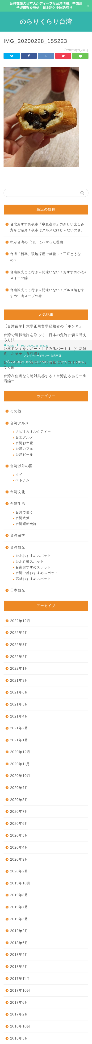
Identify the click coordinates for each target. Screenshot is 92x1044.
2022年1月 (19, 668)
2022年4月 (19, 633)
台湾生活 (17, 504)
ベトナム (23, 480)
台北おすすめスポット (33, 555)
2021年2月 (19, 728)
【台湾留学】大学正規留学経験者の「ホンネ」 (43, 326)
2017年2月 (19, 1014)
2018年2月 (19, 967)
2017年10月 (20, 990)
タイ (19, 474)
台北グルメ (24, 437)
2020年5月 (19, 835)
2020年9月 (19, 788)
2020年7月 (19, 811)
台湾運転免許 (26, 524)
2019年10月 (20, 883)
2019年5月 (19, 919)
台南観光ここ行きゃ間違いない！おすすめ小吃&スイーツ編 (48, 275)
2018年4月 (19, 955)
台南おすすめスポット (33, 567)
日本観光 (17, 590)
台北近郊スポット (30, 561)
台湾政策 (23, 518)
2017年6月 (19, 1002)
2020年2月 (19, 871)
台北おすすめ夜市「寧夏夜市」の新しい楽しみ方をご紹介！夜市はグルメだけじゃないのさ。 (47, 227)
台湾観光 (17, 547)
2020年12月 (20, 752)
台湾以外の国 (21, 466)
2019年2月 (19, 931)
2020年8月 (19, 800)
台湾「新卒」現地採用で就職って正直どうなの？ (45, 257)
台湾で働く (24, 512)
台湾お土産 (24, 443)
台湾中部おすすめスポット (37, 573)
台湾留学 (17, 535)
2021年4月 (19, 716)
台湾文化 (17, 492)
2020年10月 (20, 776)
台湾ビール (24, 454)
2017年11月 (20, 979)
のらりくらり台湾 (46, 21)
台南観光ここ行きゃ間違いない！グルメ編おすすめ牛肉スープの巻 (47, 293)
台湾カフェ (24, 448)
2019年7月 (19, 907)
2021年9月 (19, 680)
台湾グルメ (19, 423)
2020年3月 (19, 859)
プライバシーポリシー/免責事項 (42, 355)
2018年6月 (19, 943)
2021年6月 (19, 692)
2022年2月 (19, 657)
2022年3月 (19, 645)
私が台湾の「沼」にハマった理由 (36, 242)
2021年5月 (19, 704)
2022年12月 (20, 621)
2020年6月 (19, 823)
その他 (15, 411)
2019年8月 (19, 895)
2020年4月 (19, 847)
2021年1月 (19, 740)
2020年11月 (20, 764)
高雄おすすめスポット (33, 579)
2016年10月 (20, 1026)
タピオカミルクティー (33, 431)
